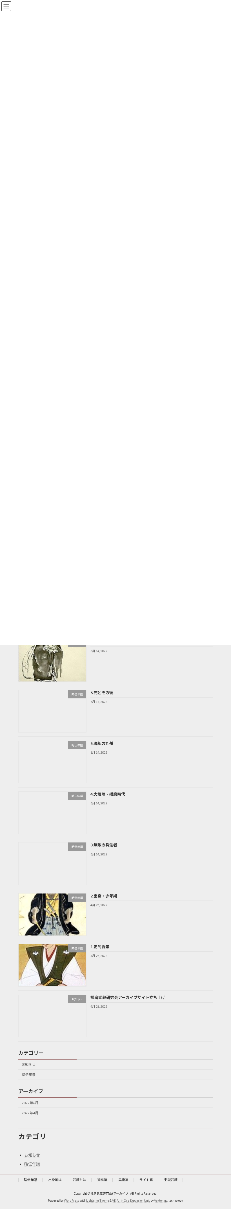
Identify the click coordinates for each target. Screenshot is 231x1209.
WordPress (71, 1200)
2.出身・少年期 (103, 895)
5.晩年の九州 (101, 743)
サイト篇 (146, 1180)
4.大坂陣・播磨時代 (109, 794)
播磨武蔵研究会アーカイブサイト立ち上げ (127, 997)
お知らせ (28, 1064)
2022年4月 (30, 1113)
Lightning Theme (97, 1200)
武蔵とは (79, 1180)
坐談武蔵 (170, 1180)
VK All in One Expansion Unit (131, 1200)
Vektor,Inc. (161, 1200)
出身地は (55, 1180)
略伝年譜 (28, 1075)
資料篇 (102, 1180)
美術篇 (123, 1180)
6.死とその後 (101, 692)
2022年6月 (30, 1102)
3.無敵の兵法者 (106, 844)
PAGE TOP (220, 1167)
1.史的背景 (99, 946)
